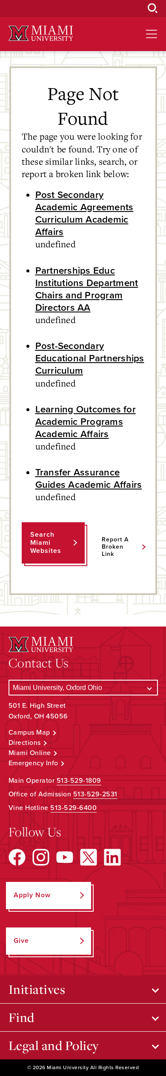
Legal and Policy (54, 1045)
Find (21, 1017)
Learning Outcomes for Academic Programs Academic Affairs (85, 422)
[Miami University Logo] (41, 33)
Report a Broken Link (115, 547)
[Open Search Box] (153, 8)
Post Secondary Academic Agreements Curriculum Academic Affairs (84, 213)
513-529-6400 (73, 808)
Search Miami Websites (45, 542)
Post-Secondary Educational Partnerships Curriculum (89, 358)
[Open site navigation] (151, 34)
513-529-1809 (79, 780)
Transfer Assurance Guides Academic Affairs (88, 478)
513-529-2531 (95, 794)
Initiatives (37, 989)
